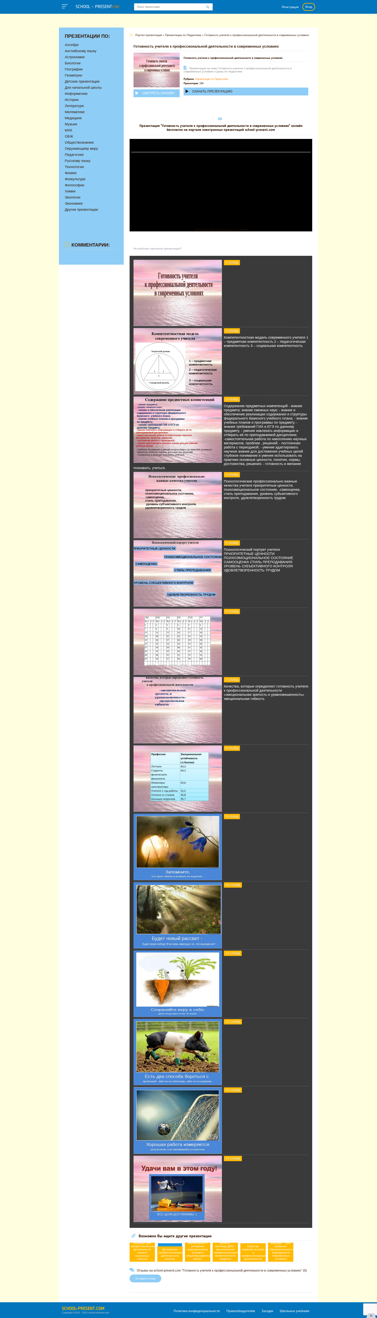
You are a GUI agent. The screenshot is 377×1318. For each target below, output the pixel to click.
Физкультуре (75, 179)
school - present (97, 7)
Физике (71, 173)
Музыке (71, 124)
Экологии (72, 197)
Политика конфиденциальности (197, 1311)
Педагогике (74, 155)
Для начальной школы (83, 88)
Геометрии (73, 75)
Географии (74, 69)
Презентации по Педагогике (211, 79)
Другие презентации (81, 210)
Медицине (73, 118)
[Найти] (208, 7)
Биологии (73, 63)
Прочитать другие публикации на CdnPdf (221, 229)
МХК (68, 130)
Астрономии (75, 57)
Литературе (74, 106)
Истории (72, 100)
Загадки (267, 1311)
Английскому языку (80, 51)
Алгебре (72, 45)
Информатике (76, 94)
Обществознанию (79, 142)
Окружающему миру (81, 149)
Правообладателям (240, 1311)
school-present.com (83, 1308)
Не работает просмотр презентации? (158, 248)
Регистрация (290, 7)
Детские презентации (82, 81)
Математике (75, 112)
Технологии (74, 167)
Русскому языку (78, 161)
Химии (70, 191)
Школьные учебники (294, 1311)
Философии (74, 185)
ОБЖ (69, 136)
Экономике (74, 203)
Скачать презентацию (212, 91)
